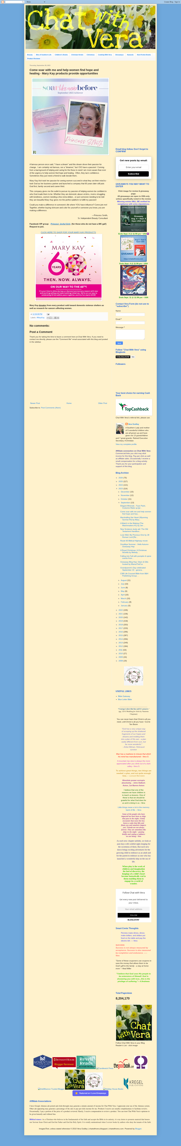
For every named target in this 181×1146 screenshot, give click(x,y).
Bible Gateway (124, 696)
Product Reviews (33, 59)
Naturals (130, 55)
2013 (121, 643)
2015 (121, 635)
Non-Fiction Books (144, 55)
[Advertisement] (133, 104)
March (124, 598)
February (125, 602)
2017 (121, 628)
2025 (121, 481)
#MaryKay (41, 318)
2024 (121, 485)
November (125, 495)
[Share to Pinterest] (58, 317)
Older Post (102, 403)
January (124, 606)
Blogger (138, 1129)
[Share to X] (53, 317)
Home (69, 403)
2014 (121, 639)
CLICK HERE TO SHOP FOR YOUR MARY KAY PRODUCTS (68, 232)
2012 (121, 646)
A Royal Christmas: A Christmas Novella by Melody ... (133, 551)
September (126, 503)
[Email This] (48, 317)
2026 (121, 478)
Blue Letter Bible (125, 699)
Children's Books (61, 55)
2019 (121, 621)
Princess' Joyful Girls (60, 224)
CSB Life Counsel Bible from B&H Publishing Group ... (134, 574)
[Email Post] (47, 314)
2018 (121, 625)
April (123, 595)
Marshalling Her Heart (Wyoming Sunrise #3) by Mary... (134, 518)
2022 (121, 610)
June (123, 588)
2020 (121, 617)
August (124, 580)
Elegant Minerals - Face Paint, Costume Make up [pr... (133, 507)
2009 (121, 657)
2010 (121, 653)
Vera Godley (133, 424)
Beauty (30, 55)
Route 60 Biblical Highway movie (134, 541)
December (125, 492)
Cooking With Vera (105, 55)
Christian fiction (77, 55)
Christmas (91, 55)
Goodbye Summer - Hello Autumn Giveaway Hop (134, 545)
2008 (121, 661)
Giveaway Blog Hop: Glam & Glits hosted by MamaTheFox (134, 563)
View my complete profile (126, 444)
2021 (121, 614)
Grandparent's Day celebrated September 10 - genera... (133, 569)
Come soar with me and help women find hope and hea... (135, 513)
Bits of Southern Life (43, 55)
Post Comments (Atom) (51, 408)
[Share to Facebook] (55, 317)
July (123, 584)
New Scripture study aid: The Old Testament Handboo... (134, 530)
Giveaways (119, 55)
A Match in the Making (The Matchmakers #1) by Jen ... (132, 524)
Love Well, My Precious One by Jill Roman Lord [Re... (134, 536)
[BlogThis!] (50, 317)
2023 (121, 488)
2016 (121, 632)
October (124, 499)
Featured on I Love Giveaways (92, 1093)
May (123, 591)
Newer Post (35, 403)
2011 (121, 650)
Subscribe (133, 174)
